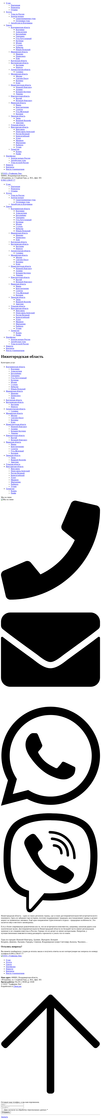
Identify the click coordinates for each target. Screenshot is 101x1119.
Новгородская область (20, 96)
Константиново (22, 107)
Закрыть (4, 1117)
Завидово (20, 123)
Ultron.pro (17, 986)
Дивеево (19, 94)
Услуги (9, 12)
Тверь (18, 118)
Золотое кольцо (17, 16)
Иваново (19, 54)
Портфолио (11, 156)
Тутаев (18, 147)
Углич (18, 138)
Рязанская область (18, 103)
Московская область (19, 74)
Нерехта (19, 67)
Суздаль (19, 45)
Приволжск (20, 56)
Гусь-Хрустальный (24, 38)
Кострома (20, 65)
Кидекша (19, 41)
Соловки (19, 72)
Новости (9, 165)
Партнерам (15, 5)
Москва (19, 76)
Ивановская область (19, 52)
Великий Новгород (24, 100)
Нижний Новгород (24, 87)
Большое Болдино (23, 92)
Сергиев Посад (22, 78)
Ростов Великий (23, 134)
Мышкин (20, 140)
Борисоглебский (22, 136)
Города (9, 25)
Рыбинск (19, 145)
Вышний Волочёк (23, 120)
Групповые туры (23, 21)
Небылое (19, 47)
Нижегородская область (21, 85)
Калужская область (19, 61)
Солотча (19, 109)
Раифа (18, 154)
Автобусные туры (18, 160)
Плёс (18, 58)
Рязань (18, 105)
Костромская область (19, 63)
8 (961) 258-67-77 (8, 180)
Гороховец (20, 36)
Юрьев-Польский (23, 50)
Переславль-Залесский (25, 132)
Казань (19, 151)
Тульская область (18, 125)
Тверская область (18, 116)
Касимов (19, 114)
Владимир (20, 30)
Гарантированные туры (26, 18)
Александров (21, 32)
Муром (19, 43)
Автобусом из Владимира (21, 23)
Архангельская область (20, 69)
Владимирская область (20, 27)
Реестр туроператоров (15, 169)
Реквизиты (15, 7)
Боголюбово (21, 34)
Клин (18, 83)
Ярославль (20, 129)
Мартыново (21, 143)
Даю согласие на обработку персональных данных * (26, 1110)
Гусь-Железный (22, 112)
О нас (8, 3)
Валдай (19, 98)
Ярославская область (19, 127)
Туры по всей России (20, 163)
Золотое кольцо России (20, 158)
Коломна (19, 81)
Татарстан (15, 149)
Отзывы (14, 10)
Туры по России (17, 14)
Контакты (10, 167)
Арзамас (19, 89)
